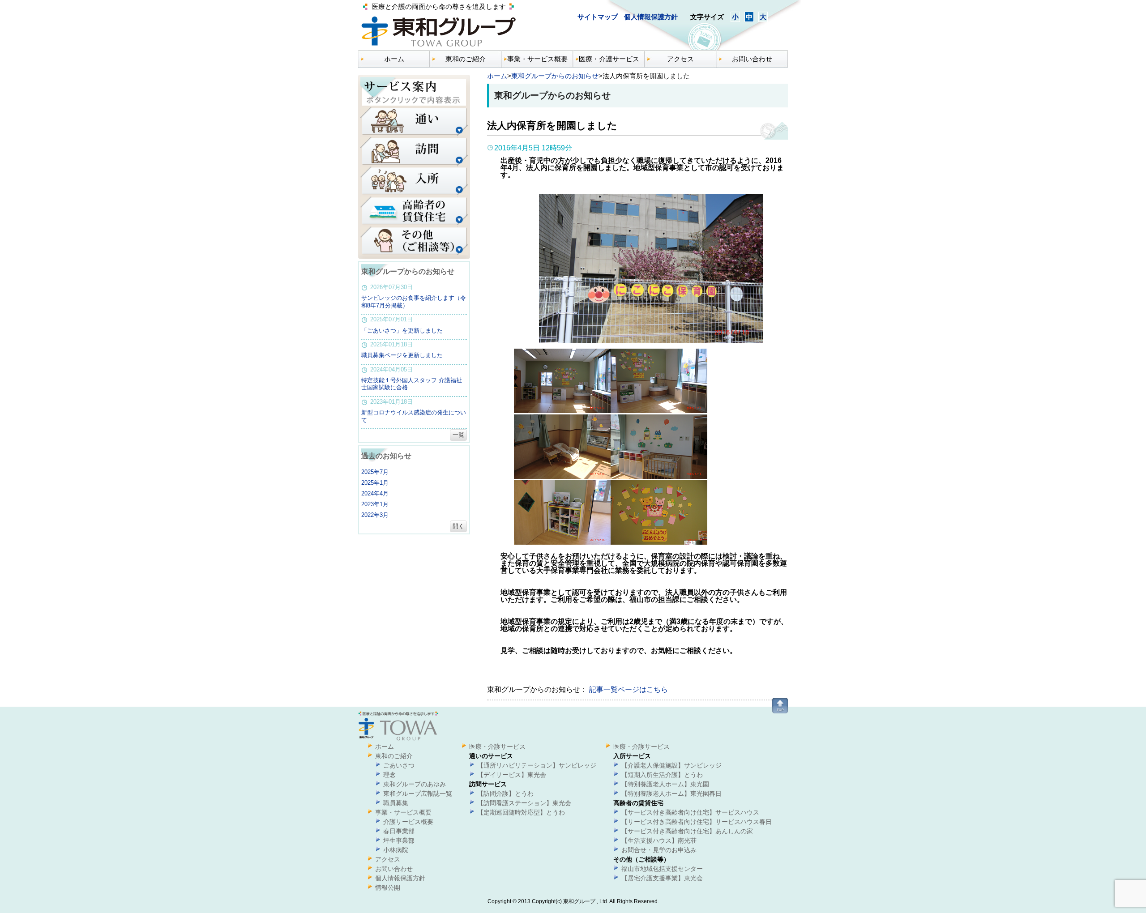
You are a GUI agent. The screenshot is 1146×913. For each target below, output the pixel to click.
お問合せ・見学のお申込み (659, 849)
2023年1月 (375, 504)
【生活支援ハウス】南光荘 (659, 840)
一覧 (458, 434)
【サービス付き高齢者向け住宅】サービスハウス (690, 812)
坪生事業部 (399, 840)
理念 (389, 774)
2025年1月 (375, 482)
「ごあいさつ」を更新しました (402, 330)
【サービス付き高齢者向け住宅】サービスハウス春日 (696, 821)
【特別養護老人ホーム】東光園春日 (671, 793)
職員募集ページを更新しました (402, 355)
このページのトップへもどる (780, 705)
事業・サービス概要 (537, 59)
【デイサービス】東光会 (511, 774)
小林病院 (395, 849)
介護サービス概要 (408, 821)
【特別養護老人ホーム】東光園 (665, 784)
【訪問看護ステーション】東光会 (524, 802)
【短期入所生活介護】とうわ (662, 774)
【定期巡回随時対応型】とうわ (521, 812)
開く (458, 526)
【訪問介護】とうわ (505, 793)
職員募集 (395, 802)
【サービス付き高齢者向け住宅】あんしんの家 (687, 831)
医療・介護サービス (609, 59)
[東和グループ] (438, 47)
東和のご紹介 (465, 59)
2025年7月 (375, 472)
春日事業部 (399, 831)
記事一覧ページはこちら (627, 689)
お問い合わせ (752, 59)
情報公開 (387, 887)
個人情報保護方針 (651, 17)
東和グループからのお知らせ (555, 76)
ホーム (394, 59)
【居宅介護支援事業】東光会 (662, 878)
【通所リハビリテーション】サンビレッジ (536, 765)
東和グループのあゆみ (414, 784)
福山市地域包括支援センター (662, 868)
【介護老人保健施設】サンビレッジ (671, 765)
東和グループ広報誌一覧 (417, 793)
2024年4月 (375, 493)
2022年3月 (375, 515)
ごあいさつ (399, 765)
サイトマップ (598, 17)
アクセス (680, 59)
